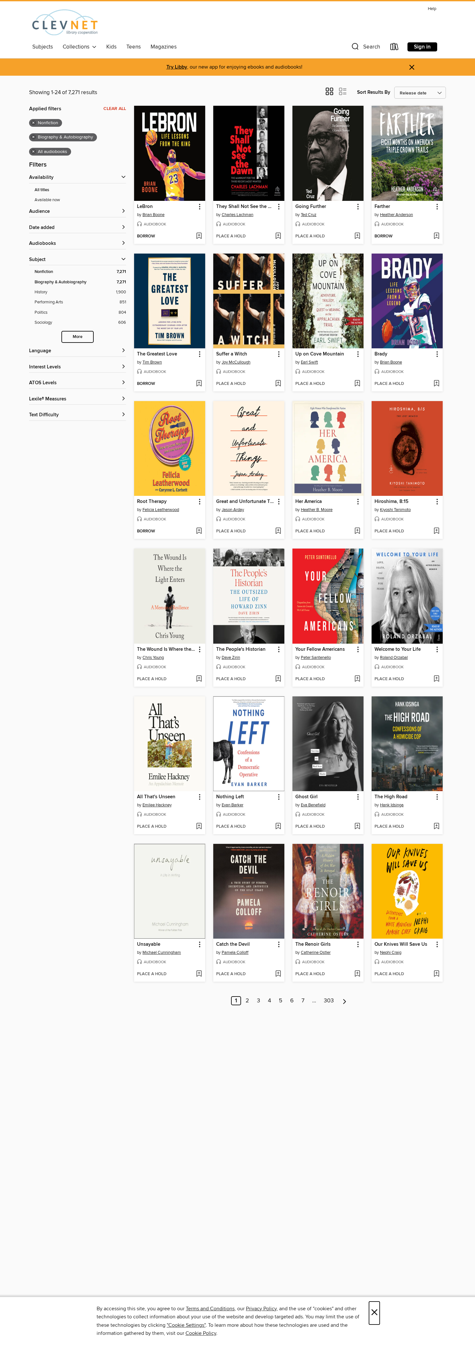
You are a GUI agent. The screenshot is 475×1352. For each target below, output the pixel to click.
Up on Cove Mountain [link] (319, 354)
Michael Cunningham (161, 952)
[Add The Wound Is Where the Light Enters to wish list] (199, 679)
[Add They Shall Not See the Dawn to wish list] (278, 236)
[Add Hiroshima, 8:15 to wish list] (436, 531)
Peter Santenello (316, 657)
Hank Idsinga (392, 805)
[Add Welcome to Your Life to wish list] (436, 679)
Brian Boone (153, 214)
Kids (111, 46)
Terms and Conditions (210, 1308)
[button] (365, 48)
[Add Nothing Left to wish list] (278, 827)
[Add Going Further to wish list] (357, 236)
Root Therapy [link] (152, 502)
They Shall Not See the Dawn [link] (245, 207)
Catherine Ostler (316, 952)
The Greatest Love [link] (157, 354)
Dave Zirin (231, 657)
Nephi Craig (390, 952)
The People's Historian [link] (241, 649)
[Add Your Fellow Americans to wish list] (357, 679)
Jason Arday (233, 509)
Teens (133, 46)
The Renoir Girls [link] (313, 944)
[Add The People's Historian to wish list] (278, 679)
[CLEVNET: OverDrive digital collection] (64, 22)
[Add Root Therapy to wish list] (199, 531)
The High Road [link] (391, 797)
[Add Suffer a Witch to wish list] (278, 384)
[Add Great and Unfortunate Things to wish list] (278, 531)
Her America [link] (308, 502)
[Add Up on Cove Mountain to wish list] (357, 384)
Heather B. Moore (316, 509)
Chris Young (153, 657)
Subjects (42, 46)
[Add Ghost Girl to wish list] (357, 827)
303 (329, 1000)
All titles (42, 190)
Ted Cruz (308, 214)
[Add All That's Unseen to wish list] (199, 827)
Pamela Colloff (235, 952)
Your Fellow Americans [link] (320, 649)
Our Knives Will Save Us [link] (401, 944)
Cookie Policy (200, 1333)
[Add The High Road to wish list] (436, 827)
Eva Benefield (313, 805)
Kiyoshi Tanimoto (395, 509)
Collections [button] (77, 46)
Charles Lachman (237, 214)
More (77, 337)
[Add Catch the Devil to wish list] (278, 974)
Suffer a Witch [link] (231, 354)
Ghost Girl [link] (306, 797)
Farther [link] (382, 207)
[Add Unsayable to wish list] (199, 974)
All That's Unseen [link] (156, 797)
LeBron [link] (145, 207)
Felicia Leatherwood (160, 509)
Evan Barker (232, 805)
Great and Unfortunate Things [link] (245, 502)
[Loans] (394, 48)
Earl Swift (309, 362)
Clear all (114, 109)
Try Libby (176, 67)
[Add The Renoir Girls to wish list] (357, 974)
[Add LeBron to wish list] (199, 236)
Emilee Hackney (157, 805)
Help (432, 8)
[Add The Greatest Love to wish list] (199, 384)
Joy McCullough (236, 362)
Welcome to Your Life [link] (398, 649)
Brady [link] (381, 354)
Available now (47, 199)
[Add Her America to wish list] (357, 531)
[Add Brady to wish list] (436, 384)
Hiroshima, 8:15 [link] (391, 502)
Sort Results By (373, 92)
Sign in (422, 46)
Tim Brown (152, 362)
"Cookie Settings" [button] (186, 1325)
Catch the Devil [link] (233, 944)
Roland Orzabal (394, 657)
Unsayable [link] (148, 944)
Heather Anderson (396, 214)
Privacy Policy (261, 1308)
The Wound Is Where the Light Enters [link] (166, 649)
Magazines (164, 46)
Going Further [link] (310, 207)
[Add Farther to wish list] (436, 236)
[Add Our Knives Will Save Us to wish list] (436, 974)
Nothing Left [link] (230, 797)
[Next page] (344, 1001)
